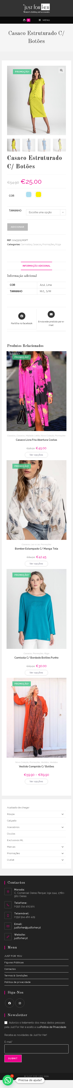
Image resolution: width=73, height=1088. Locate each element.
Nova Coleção (47, 435)
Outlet (10, 860)
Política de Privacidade (53, 1027)
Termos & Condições (16, 975)
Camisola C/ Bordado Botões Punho (36, 657)
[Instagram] (19, 1003)
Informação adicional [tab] (36, 265)
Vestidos (45, 762)
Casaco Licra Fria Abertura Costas (36, 439)
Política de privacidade (17, 982)
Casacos (37, 244)
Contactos (10, 969)
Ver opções (36, 455)
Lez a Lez (35, 544)
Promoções (48, 244)
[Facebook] (9, 1003)
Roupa (11, 814)
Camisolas (26, 244)
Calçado (11, 820)
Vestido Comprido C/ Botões (36, 766)
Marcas (11, 846)
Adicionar (17, 227)
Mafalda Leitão (33, 435)
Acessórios (13, 827)
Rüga (58, 244)
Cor (11, 195)
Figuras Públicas (14, 962)
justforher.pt (21, 938)
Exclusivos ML (15, 840)
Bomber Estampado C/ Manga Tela (36, 548)
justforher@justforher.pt (27, 927)
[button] (61, 70)
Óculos (11, 833)
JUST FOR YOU (13, 956)
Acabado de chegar (18, 807)
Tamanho (15, 210)
